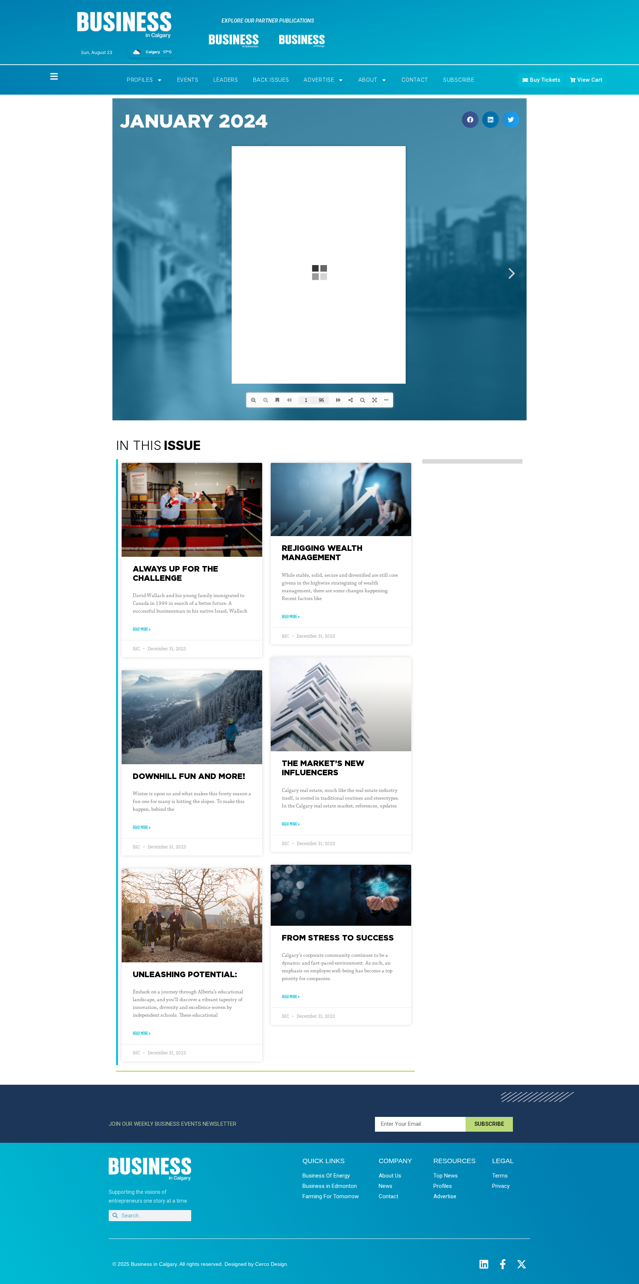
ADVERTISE (319, 80)
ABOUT (368, 80)
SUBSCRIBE (458, 80)
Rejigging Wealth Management (322, 552)
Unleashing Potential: (185, 974)
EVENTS (188, 80)
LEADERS (225, 80)
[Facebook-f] (503, 1264)
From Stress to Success (338, 937)
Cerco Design (271, 1264)
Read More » (142, 629)
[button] (470, 119)
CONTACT (415, 80)
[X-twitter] (522, 1264)
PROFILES (140, 80)
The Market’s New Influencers (323, 768)
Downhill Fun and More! (189, 776)
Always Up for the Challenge (175, 573)
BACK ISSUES (271, 80)
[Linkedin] (484, 1264)
